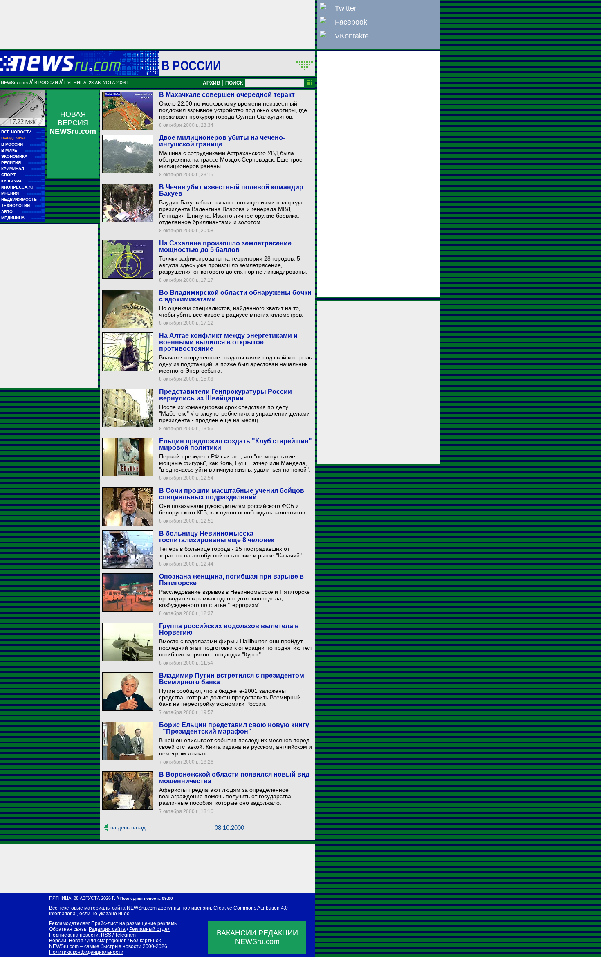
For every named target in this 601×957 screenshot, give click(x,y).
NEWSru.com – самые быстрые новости (95, 946)
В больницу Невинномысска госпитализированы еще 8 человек (216, 537)
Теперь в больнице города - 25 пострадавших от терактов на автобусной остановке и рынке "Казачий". (231, 552)
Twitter (346, 8)
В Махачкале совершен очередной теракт (227, 94)
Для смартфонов (106, 941)
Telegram (125, 935)
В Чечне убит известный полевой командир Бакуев (231, 190)
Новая (76, 941)
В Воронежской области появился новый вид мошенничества (234, 777)
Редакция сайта (107, 929)
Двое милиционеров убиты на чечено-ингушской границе (222, 141)
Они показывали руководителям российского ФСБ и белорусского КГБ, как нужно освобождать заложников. (233, 509)
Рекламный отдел (149, 929)
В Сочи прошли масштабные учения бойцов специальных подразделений (231, 494)
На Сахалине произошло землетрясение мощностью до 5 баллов (225, 246)
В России (191, 65)
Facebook (351, 22)
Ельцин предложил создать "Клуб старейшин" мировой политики (235, 444)
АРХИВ (211, 83)
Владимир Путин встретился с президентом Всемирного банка (231, 678)
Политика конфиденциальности (86, 952)
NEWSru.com (14, 82)
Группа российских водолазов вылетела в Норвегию (229, 629)
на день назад (128, 827)
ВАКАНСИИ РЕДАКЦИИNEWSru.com (257, 937)
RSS (106, 935)
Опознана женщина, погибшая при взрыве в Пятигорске (231, 579)
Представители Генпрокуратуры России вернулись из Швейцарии (225, 395)
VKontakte (352, 36)
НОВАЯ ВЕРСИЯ (72, 122)
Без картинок (145, 941)
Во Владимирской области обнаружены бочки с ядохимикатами (235, 296)
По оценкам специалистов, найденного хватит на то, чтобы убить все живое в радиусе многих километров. (231, 311)
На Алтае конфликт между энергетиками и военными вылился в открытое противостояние (228, 342)
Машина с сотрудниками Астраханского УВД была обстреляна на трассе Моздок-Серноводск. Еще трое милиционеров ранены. (231, 159)
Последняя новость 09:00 (146, 898)
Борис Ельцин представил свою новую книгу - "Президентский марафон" (234, 728)
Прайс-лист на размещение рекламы (134, 923)
